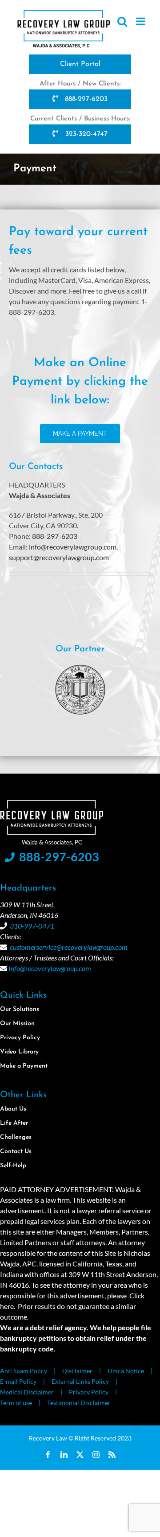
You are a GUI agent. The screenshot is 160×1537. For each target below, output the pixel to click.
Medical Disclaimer (27, 1392)
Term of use (16, 1402)
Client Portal (80, 64)
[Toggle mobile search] (122, 21)
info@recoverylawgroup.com (72, 546)
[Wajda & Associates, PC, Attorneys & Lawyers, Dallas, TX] (53, 596)
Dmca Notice (126, 1370)
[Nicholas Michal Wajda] (88, 668)
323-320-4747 (85, 134)
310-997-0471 (32, 925)
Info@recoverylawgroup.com (49, 968)
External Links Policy (80, 1381)
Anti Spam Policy (23, 1370)
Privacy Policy (88, 1392)
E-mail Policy (18, 1381)
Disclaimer (77, 1370)
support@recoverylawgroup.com (59, 557)
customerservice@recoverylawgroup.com (69, 947)
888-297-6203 (85, 99)
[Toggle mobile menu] (141, 21)
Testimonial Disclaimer (79, 1402)
